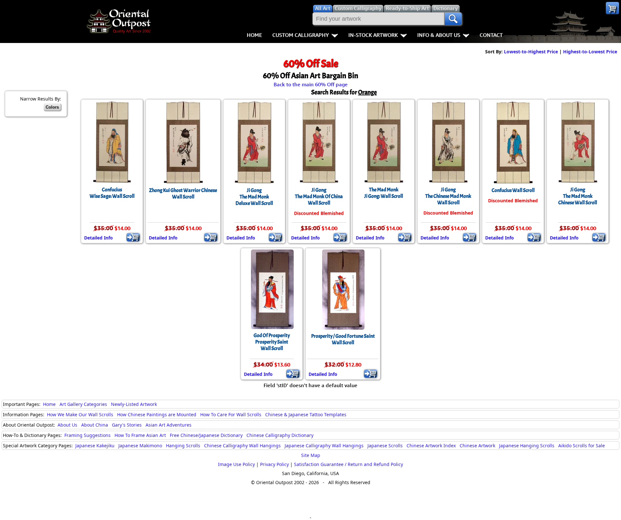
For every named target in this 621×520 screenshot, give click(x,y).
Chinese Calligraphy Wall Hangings (242, 445)
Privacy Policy (274, 464)
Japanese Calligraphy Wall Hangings (324, 445)
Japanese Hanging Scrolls (526, 445)
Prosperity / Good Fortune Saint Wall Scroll (343, 339)
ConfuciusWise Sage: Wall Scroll (112, 192)
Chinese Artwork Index (431, 445)
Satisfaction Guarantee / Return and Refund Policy (348, 464)
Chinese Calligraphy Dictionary (279, 435)
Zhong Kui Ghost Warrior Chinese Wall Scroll (183, 193)
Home (254, 35)
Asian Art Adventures (168, 425)
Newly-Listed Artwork (134, 404)
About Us (67, 425)
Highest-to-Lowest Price (590, 51)
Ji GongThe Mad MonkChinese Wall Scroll (577, 196)
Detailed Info (98, 238)
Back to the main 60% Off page (311, 84)
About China (94, 425)
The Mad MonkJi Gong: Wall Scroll (383, 192)
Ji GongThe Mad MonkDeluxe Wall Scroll (254, 197)
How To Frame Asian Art (140, 435)
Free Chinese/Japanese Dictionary (206, 435)
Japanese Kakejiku (94, 445)
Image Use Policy (236, 464)
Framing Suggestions (87, 435)
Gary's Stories (127, 425)
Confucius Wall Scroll (513, 190)
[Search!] (453, 18)
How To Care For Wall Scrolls (230, 414)
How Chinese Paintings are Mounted (156, 414)
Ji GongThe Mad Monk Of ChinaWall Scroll (319, 196)
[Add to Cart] (133, 237)
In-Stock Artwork (373, 35)
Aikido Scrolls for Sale (581, 445)
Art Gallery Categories (83, 404)
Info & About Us (438, 35)
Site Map (310, 455)
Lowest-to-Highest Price (531, 51)
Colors (52, 107)
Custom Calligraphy (300, 35)
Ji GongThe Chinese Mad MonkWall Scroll (448, 196)
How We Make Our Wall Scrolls (80, 414)
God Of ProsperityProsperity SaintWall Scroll (272, 342)
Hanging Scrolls (183, 445)
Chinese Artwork (477, 445)
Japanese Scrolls (385, 445)
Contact (491, 35)
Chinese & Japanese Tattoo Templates (305, 414)
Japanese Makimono (140, 445)
